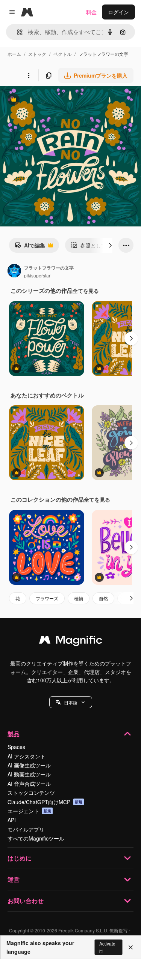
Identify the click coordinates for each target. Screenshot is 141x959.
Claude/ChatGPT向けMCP (45, 802)
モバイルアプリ (26, 829)
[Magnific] (70, 641)
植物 (78, 598)
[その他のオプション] (28, 75)
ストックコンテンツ (31, 792)
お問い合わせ (26, 900)
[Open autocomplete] (16, 32)
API (12, 820)
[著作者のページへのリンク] (14, 271)
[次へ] (110, 245)
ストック (37, 54)
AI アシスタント (26, 756)
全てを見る (86, 290)
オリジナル (52, 100)
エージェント (29, 811)
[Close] (131, 947)
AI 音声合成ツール (29, 783)
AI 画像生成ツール (29, 765)
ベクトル (62, 54)
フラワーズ (47, 598)
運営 (14, 879)
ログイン (118, 12)
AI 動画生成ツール (29, 774)
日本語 (70, 702)
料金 (91, 12)
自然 (103, 598)
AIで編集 (30, 247)
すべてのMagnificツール (36, 838)
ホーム (14, 54)
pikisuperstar (37, 275)
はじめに (20, 858)
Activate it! (107, 947)
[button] (70, 702)
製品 (14, 734)
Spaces (16, 747)
